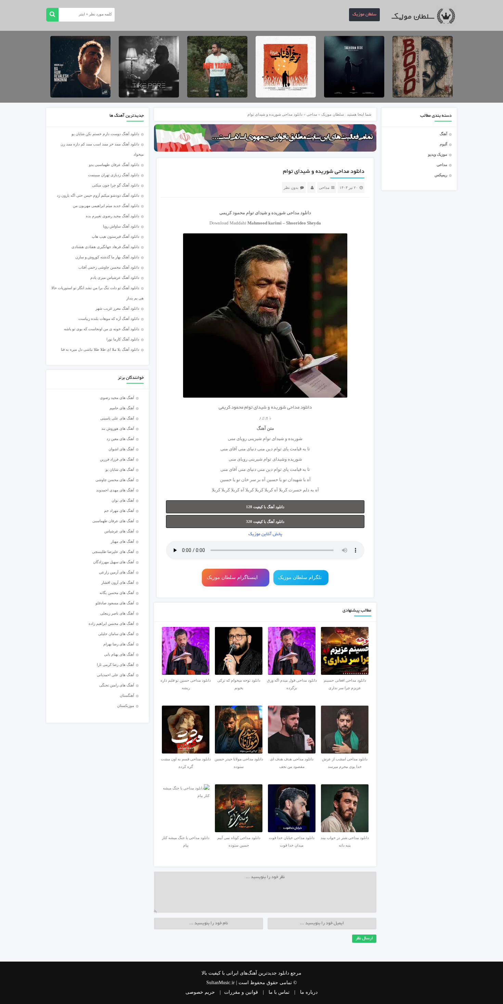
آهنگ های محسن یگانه (117, 593)
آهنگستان (127, 695)
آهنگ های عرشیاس (119, 531)
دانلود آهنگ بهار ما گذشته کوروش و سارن (107, 257)
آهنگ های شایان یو (119, 469)
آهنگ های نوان (123, 500)
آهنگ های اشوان (121, 449)
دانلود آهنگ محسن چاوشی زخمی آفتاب (108, 267)
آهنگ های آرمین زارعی (116, 572)
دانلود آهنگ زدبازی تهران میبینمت (113, 175)
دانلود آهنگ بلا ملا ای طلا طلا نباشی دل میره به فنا (100, 349)
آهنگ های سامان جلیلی (116, 634)
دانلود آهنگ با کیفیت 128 (265, 507)
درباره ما (309, 992)
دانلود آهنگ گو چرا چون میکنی (115, 185)
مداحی (442, 165)
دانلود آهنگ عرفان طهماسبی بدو (114, 165)
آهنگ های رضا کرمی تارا (115, 664)
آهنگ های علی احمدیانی (115, 675)
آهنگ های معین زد (120, 439)
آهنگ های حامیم (121, 408)
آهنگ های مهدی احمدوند (115, 490)
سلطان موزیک (364, 14)
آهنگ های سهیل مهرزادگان (113, 562)
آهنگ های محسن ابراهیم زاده (111, 623)
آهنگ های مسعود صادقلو (114, 603)
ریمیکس (441, 175)
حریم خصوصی (200, 992)
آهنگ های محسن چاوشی (114, 480)
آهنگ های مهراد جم (119, 511)
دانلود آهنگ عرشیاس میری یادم (114, 277)
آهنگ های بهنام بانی (119, 654)
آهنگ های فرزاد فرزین (117, 459)
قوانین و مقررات (241, 992)
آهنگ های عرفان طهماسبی (113, 521)
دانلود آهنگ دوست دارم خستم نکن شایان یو (105, 134)
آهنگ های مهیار (122, 541)
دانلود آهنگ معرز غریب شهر (117, 308)
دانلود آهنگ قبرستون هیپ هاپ (115, 236)
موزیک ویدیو (437, 154)
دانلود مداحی (299, 212)
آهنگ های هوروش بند (117, 428)
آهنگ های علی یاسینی (117, 418)
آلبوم (443, 144)
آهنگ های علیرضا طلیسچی (113, 552)
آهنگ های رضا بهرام (118, 644)
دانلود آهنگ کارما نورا (122, 339)
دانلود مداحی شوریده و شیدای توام (323, 172)
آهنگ (443, 134)
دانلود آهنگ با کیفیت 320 (265, 521)
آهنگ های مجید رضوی (117, 398)
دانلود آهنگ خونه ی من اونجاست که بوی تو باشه (101, 329)
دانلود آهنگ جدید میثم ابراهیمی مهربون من (106, 206)
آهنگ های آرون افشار (117, 582)
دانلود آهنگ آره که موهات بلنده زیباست (108, 319)
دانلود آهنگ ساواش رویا (121, 226)
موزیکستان (125, 706)
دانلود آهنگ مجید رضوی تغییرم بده (112, 216)
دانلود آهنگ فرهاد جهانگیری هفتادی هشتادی (105, 247)
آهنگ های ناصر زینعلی (117, 613)
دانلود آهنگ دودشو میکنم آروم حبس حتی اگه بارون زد (98, 195)
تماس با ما (279, 992)
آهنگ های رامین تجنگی (116, 685)
